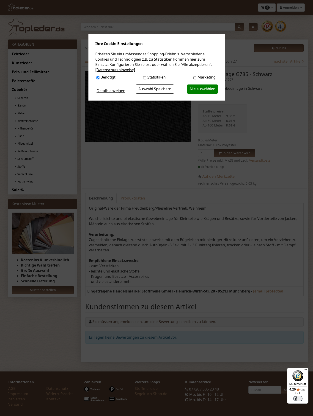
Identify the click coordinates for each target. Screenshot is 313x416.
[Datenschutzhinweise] (115, 69)
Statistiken (156, 77)
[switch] (297, 398)
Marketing (207, 77)
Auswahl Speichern (154, 88)
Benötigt (108, 77)
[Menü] (305, 370)
